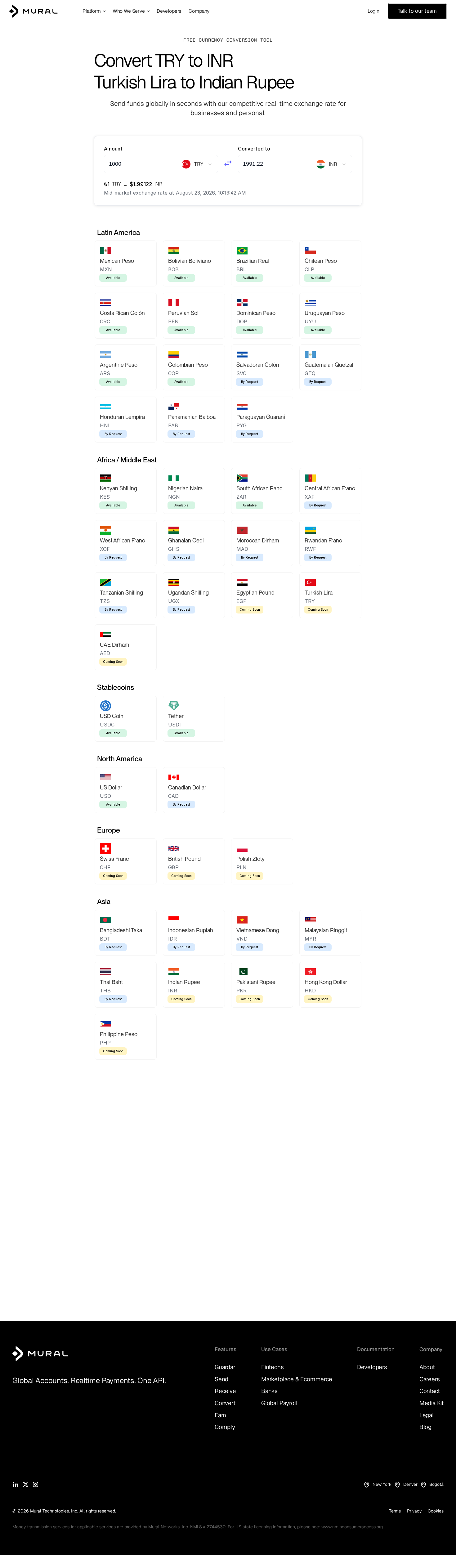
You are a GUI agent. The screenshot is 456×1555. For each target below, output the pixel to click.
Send (221, 1379)
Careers (429, 1379)
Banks (269, 1391)
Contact (429, 1391)
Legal (426, 1415)
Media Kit (431, 1403)
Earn (220, 1415)
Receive (225, 1391)
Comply (225, 1427)
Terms (395, 1511)
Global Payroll (279, 1403)
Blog (425, 1427)
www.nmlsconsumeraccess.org (352, 1527)
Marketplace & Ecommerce (296, 1379)
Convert (225, 1403)
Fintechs (272, 1367)
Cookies (436, 1511)
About (427, 1367)
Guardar (225, 1367)
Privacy (414, 1511)
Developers (372, 1367)
